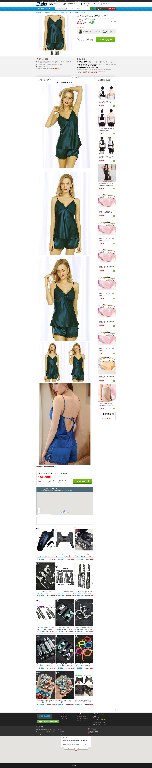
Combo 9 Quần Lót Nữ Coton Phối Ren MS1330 (106, 239)
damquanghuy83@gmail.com (65, 734)
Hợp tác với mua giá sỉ (52, 1)
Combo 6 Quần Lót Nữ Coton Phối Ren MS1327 (106, 321)
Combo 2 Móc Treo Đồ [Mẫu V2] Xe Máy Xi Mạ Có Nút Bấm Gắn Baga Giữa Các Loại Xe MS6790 (84, 629)
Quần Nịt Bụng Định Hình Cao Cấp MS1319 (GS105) (105, 404)
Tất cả (60, 8)
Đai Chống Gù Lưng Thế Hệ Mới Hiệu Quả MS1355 (106, 156)
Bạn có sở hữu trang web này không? (71, 744)
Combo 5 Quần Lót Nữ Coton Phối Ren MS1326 (106, 349)
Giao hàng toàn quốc (56, 4)
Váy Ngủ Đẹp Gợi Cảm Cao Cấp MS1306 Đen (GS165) (106, 184)
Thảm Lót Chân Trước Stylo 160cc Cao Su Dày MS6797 (63, 555)
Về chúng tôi (41, 1)
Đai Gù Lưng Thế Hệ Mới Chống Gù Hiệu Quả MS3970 (106, 101)
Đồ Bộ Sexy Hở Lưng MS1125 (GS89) (91, 31)
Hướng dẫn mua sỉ (82, 720)
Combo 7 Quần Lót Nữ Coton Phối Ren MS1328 (106, 294)
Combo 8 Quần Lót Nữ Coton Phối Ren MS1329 (106, 266)
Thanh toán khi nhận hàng (71, 4)
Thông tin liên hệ (81, 716)
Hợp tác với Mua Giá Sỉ (83, 718)
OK (86, 744)
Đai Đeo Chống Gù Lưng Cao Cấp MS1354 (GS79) (106, 129)
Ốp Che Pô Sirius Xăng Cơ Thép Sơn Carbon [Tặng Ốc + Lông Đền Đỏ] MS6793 (83, 593)
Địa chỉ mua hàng (87, 4)
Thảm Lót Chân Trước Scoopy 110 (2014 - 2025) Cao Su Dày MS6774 (83, 701)
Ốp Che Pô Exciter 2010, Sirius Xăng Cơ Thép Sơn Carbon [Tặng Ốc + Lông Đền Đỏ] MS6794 (65, 593)
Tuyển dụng (64, 718)
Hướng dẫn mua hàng (66, 1)
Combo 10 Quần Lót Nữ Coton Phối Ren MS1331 (105, 211)
